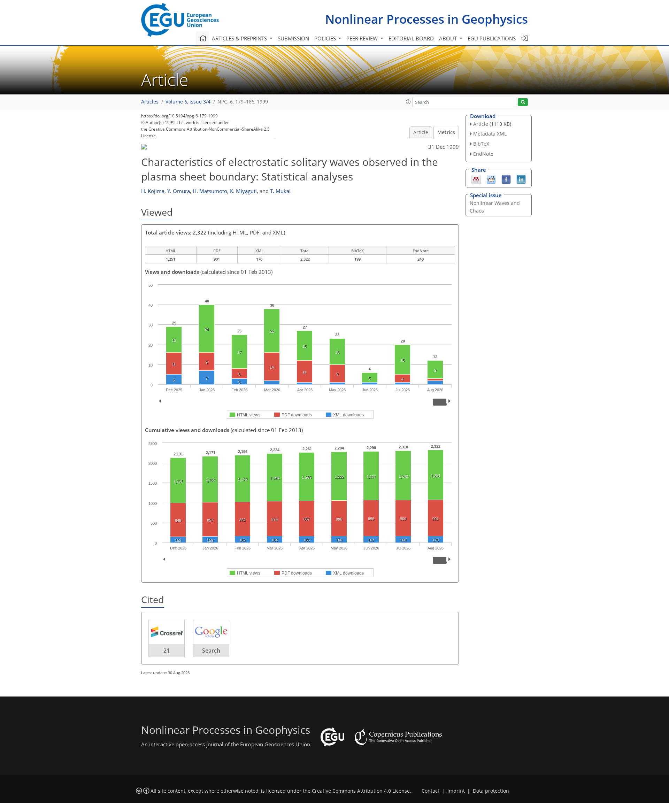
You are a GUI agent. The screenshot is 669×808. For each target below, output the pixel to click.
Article (420, 132)
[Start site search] (523, 102)
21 (166, 650)
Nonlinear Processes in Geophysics (426, 19)
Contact (430, 791)
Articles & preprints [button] (240, 38)
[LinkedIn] (521, 178)
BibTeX (481, 143)
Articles (150, 102)
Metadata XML (490, 133)
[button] (408, 102)
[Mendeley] (476, 178)
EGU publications (492, 38)
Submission (293, 38)
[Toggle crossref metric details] (166, 631)
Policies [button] (325, 38)
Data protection (491, 791)
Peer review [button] (362, 38)
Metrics (446, 132)
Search (211, 650)
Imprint (456, 791)
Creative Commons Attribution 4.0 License (361, 791)
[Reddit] (491, 178)
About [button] (448, 38)
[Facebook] (506, 178)
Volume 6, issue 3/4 (188, 102)
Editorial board (411, 38)
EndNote (483, 154)
